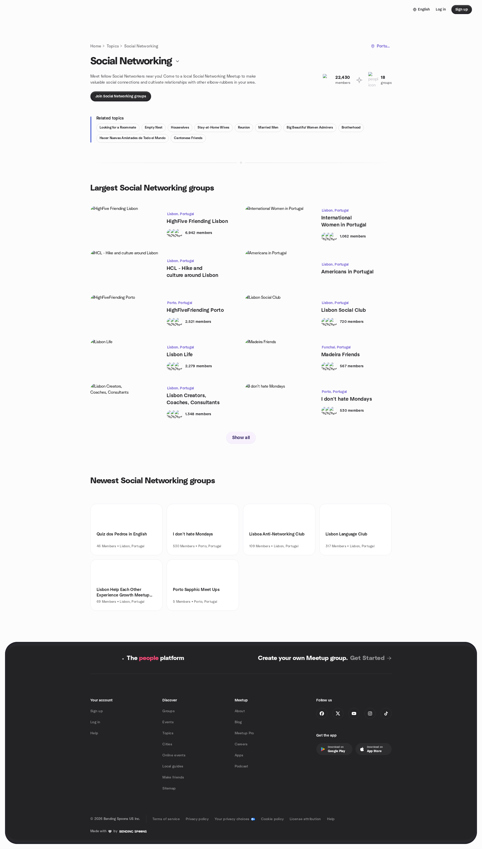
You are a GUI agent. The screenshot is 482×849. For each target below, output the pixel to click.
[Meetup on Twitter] (337, 713)
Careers (241, 744)
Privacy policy (197, 819)
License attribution (305, 819)
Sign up (96, 711)
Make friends (173, 777)
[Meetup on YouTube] (353, 713)
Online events (174, 755)
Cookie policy (272, 819)
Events (168, 722)
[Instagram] (370, 713)
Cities (167, 744)
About (240, 711)
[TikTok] (386, 713)
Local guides (172, 766)
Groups (168, 711)
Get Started (367, 658)
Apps (239, 755)
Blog (238, 722)
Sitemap (169, 788)
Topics (113, 46)
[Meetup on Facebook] (321, 713)
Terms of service (166, 819)
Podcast (241, 766)
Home (95, 46)
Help (94, 733)
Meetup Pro (244, 733)
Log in (95, 722)
